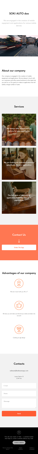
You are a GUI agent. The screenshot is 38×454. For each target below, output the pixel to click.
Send (19, 413)
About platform (20, 448)
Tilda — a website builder (25, 436)
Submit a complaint (31, 448)
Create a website (19, 442)
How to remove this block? (8, 448)
